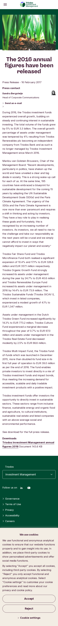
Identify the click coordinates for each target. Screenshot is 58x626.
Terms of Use (13, 504)
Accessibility (12, 515)
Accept (29, 598)
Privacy (9, 509)
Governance (12, 498)
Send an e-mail (13, 103)
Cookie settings (30, 617)
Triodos (9, 466)
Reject (29, 608)
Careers (10, 521)
